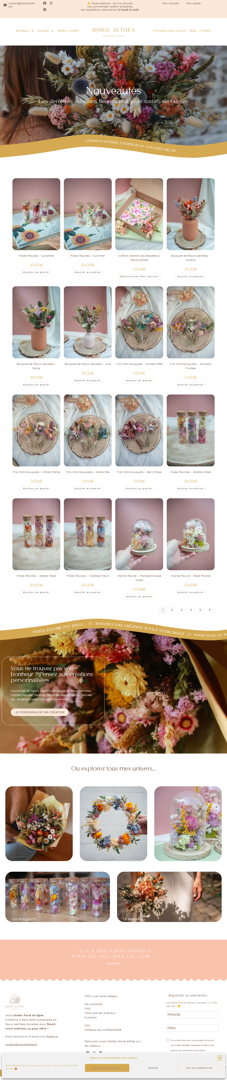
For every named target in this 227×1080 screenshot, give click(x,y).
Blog (193, 31)
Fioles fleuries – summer (87, 255)
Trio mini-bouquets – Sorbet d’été (139, 364)
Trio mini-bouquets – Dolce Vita (88, 472)
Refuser (153, 1068)
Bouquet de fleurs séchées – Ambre (191, 258)
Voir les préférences (199, 1068)
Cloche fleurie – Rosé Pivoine (191, 575)
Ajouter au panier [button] (36, 272)
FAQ (87, 1008)
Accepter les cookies (107, 1068)
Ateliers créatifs (68, 31)
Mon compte (170, 3)
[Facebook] (44, 3)
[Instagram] (51, 3)
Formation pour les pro (169, 31)
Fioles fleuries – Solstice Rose (190, 472)
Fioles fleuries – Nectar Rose (36, 575)
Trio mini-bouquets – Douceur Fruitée (191, 366)
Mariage (43, 31)
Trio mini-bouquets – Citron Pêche (36, 472)
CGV (87, 1025)
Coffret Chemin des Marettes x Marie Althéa (139, 258)
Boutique (22, 31)
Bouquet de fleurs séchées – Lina (88, 364)
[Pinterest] (44, 9)
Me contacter (94, 1004)
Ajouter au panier (190, 385)
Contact (205, 31)
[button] (220, 1058)
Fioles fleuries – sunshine (36, 255)
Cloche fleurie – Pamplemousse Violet (139, 578)
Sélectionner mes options (139, 276)
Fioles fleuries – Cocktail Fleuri (88, 575)
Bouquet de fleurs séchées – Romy (36, 366)
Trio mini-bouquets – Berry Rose (139, 472)
